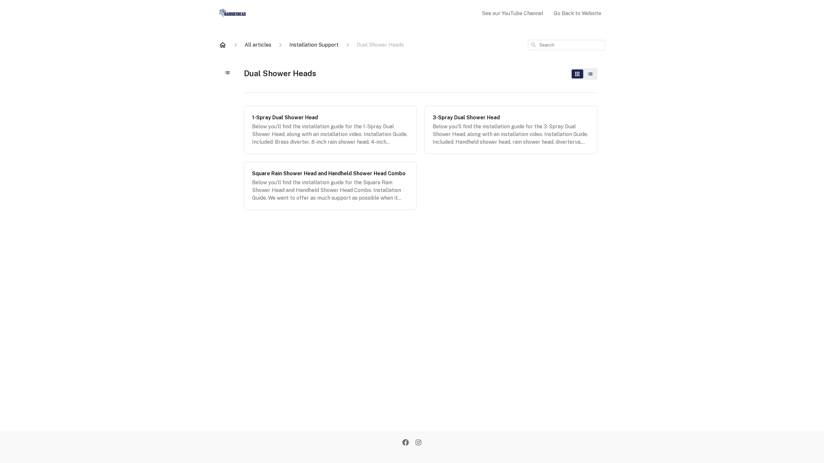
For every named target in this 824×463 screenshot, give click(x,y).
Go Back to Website (577, 13)
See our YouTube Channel (512, 13)
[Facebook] (405, 443)
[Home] (223, 45)
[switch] (583, 74)
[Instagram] (418, 443)
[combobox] (566, 45)
